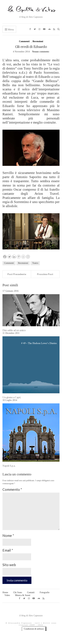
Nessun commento (40, 51)
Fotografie (44, 592)
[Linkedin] (14, 257)
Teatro (35, 263)
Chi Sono (17, 592)
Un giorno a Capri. (11, 397)
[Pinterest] (19, 257)
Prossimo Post (45, 274)
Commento (12, 489)
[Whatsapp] (23, 257)
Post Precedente (16, 274)
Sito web (9, 565)
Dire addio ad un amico (13, 330)
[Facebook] (5, 257)
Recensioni (38, 41)
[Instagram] (28, 257)
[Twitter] (9, 257)
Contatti (31, 592)
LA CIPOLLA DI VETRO (31, 610)
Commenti (24, 41)
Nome (8, 535)
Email (7, 550)
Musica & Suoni (22, 595)
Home (5, 592)
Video (7, 595)
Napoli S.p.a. (8, 465)
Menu (10, 29)
